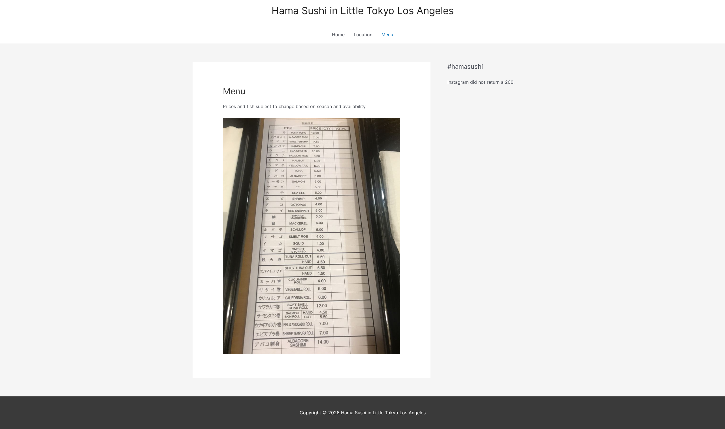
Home (338, 34)
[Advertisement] (489, 184)
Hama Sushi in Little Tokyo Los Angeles (363, 10)
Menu (387, 34)
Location (363, 34)
